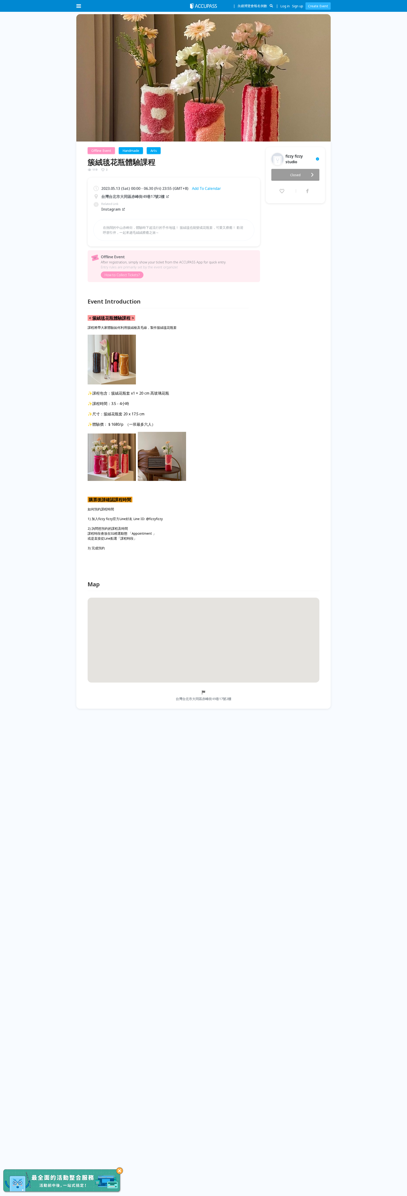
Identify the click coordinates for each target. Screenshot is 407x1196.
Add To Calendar (206, 188)
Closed (295, 175)
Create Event (318, 6)
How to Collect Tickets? (122, 275)
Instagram (111, 209)
